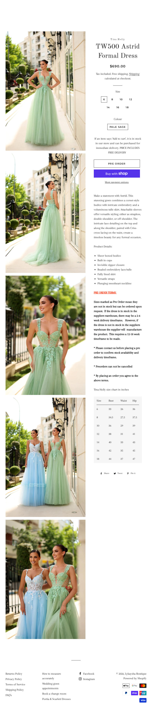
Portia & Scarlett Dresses (56, 699)
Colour (118, 119)
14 (108, 107)
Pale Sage (118, 126)
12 (130, 99)
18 (127, 107)
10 (121, 99)
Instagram (88, 679)
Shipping (134, 74)
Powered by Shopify (134, 678)
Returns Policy (14, 673)
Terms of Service (15, 684)
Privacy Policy (14, 679)
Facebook (88, 673)
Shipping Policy (15, 689)
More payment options (117, 182)
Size (117, 91)
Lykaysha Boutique (76, 8)
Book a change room (54, 693)
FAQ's (9, 695)
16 (117, 107)
